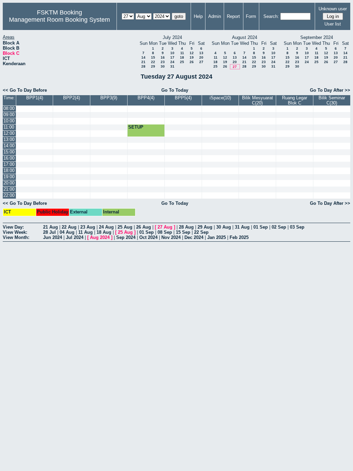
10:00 (8, 120)
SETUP (135, 127)
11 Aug (85, 232)
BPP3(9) (108, 97)
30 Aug (223, 227)
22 (153, 62)
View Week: (15, 232)
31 (172, 66)
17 (172, 57)
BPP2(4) (71, 97)
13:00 (8, 139)
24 (172, 62)
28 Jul (49, 232)
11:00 (8, 127)
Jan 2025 (216, 237)
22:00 (8, 195)
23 (163, 62)
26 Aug (143, 227)
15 (153, 57)
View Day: (13, 227)
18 (182, 57)
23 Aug (87, 227)
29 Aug (205, 227)
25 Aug (125, 227)
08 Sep (165, 232)
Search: (271, 16)
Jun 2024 (52, 237)
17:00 (8, 164)
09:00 (8, 114)
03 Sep (297, 227)
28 (143, 66)
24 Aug (106, 227)
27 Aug (165, 227)
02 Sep (279, 227)
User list (332, 24)
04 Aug (67, 232)
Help (198, 16)
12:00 (8, 133)
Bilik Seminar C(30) (332, 100)
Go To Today (174, 90)
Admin (214, 16)
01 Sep (260, 227)
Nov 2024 (171, 237)
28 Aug (186, 227)
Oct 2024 (148, 237)
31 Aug (242, 227)
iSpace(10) (220, 97)
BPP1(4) (34, 97)
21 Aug (50, 227)
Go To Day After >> (330, 90)
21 (143, 62)
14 (143, 57)
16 (163, 57)
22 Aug (69, 227)
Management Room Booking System (59, 19)
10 (172, 53)
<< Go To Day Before (25, 90)
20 (201, 57)
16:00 (8, 158)
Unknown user (333, 8)
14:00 (8, 145)
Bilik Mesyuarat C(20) (257, 100)
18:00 (8, 170)
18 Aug (104, 232)
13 (201, 53)
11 (182, 53)
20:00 (8, 183)
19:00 (8, 176)
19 (192, 57)
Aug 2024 (100, 237)
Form (251, 16)
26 (192, 62)
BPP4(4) (146, 97)
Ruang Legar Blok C (294, 100)
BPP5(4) (183, 97)
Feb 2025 (239, 237)
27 (201, 62)
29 (153, 66)
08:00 (8, 108)
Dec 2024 (193, 237)
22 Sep (201, 232)
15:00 (8, 151)
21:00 (8, 189)
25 (182, 62)
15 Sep (183, 232)
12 (192, 53)
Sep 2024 (125, 237)
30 (163, 66)
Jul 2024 (74, 237)
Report (233, 16)
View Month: (16, 237)
